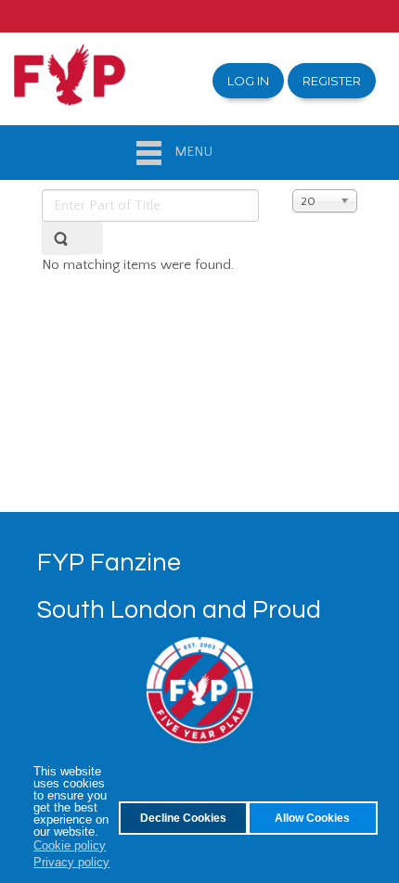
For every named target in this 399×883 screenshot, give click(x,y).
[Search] (61, 238)
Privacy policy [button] (71, 862)
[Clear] (91, 238)
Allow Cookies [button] (312, 818)
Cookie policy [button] (69, 845)
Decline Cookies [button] (183, 818)
